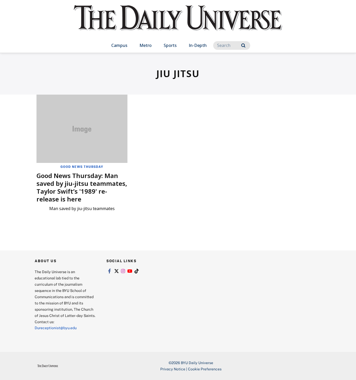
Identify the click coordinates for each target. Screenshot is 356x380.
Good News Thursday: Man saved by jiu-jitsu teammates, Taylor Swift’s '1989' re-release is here (81, 187)
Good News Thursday (81, 166)
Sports (170, 45)
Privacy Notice (172, 369)
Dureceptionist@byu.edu (56, 328)
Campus (119, 45)
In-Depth (198, 45)
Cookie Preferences (205, 369)
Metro (145, 45)
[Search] (243, 45)
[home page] (178, 23)
